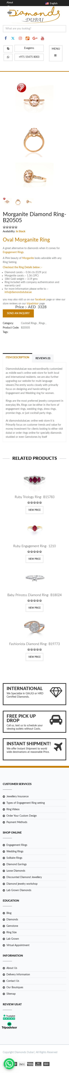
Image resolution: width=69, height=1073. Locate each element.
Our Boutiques (14, 987)
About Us (11, 968)
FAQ (10, 15)
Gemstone (12, 926)
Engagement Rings (13, 252)
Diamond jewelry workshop (22, 884)
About (10, 2)
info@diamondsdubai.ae (18, 292)
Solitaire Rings (14, 858)
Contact (12, 11)
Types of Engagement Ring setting (25, 803)
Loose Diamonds (15, 871)
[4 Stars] (13, 227)
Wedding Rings (14, 851)
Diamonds (12, 919)
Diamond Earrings (16, 864)
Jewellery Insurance (17, 796)
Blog (10, 7)
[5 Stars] (16, 227)
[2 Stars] (7, 227)
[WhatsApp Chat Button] (9, 1063)
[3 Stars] (10, 227)
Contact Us (12, 981)
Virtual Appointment (17, 945)
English (53, 3)
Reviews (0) (43, 358)
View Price (34, 510)
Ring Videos (13, 809)
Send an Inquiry (18, 313)
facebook (40, 299)
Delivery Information (18, 974)
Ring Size (11, 932)
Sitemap (11, 994)
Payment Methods (16, 822)
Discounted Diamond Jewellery (24, 877)
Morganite (28, 258)
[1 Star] (4, 227)
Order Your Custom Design (21, 816)
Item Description (17, 357)
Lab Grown (12, 939)
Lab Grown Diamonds (18, 890)
